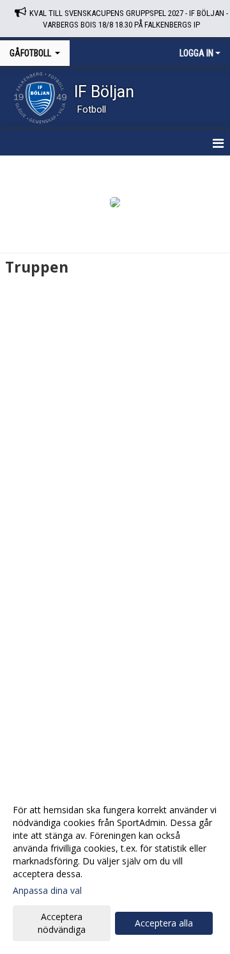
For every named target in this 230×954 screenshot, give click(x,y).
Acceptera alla (164, 923)
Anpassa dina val (47, 890)
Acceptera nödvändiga (62, 922)
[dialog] (115, 869)
